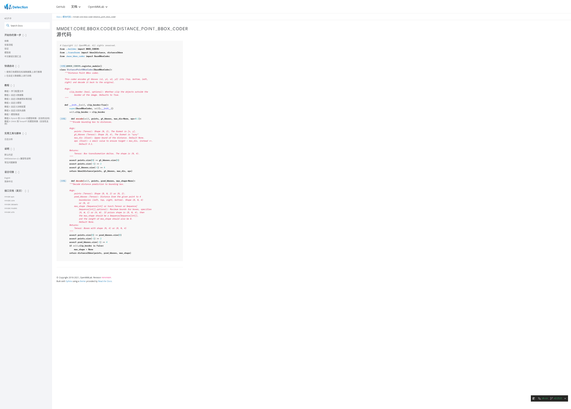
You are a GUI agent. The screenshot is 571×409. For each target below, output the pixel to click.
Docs (59, 16)
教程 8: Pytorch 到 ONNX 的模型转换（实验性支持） (27, 118)
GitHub (60, 7)
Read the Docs (105, 281)
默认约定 (8, 154)
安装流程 (8, 45)
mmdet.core (9, 200)
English (7, 178)
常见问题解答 (10, 162)
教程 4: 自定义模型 (12, 103)
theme (83, 281)
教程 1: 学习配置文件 (13, 91)
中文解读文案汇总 (12, 56)
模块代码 (67, 16)
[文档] (63, 66)
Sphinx (69, 281)
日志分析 (8, 139)
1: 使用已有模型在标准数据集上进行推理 (23, 72)
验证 (6, 48)
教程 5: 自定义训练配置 (15, 106)
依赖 (6, 41)
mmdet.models (10, 208)
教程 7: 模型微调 (11, 114)
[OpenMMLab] (16, 7)
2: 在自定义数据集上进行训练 (17, 76)
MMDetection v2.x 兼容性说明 (17, 158)
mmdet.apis (9, 196)
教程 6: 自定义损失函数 (15, 110)
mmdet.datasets (11, 204)
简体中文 (8, 181)
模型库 (7, 52)
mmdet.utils (9, 212)
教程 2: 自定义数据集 (13, 95)
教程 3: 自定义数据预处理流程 (18, 99)
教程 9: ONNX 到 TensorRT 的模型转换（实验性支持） (26, 122)
